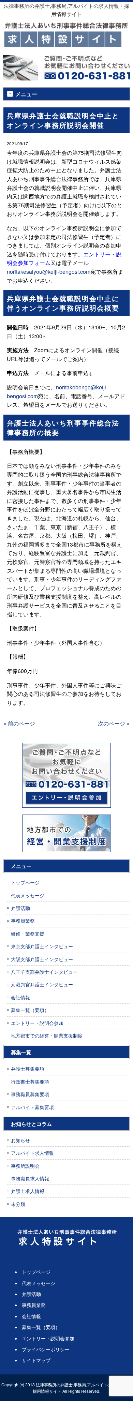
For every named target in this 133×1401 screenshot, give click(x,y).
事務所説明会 (25, 1165)
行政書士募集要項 (30, 1081)
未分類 (18, 1204)
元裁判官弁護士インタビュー (42, 984)
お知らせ (20, 1140)
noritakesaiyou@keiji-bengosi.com (48, 271)
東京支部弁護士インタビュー (42, 946)
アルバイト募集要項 (32, 1107)
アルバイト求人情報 (32, 1152)
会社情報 (20, 997)
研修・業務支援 (27, 933)
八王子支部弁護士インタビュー (44, 971)
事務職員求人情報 (30, 1178)
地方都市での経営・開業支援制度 (47, 1035)
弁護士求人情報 (27, 1191)
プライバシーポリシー (46, 1349)
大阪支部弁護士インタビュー (42, 959)
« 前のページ (19, 723)
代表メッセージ (27, 895)
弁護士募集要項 (27, 1068)
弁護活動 (20, 908)
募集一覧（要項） (30, 1010)
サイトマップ (36, 1360)
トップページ (25, 882)
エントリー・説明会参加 (37, 1022)
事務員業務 (23, 920)
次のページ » (114, 723)
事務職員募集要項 (30, 1094)
